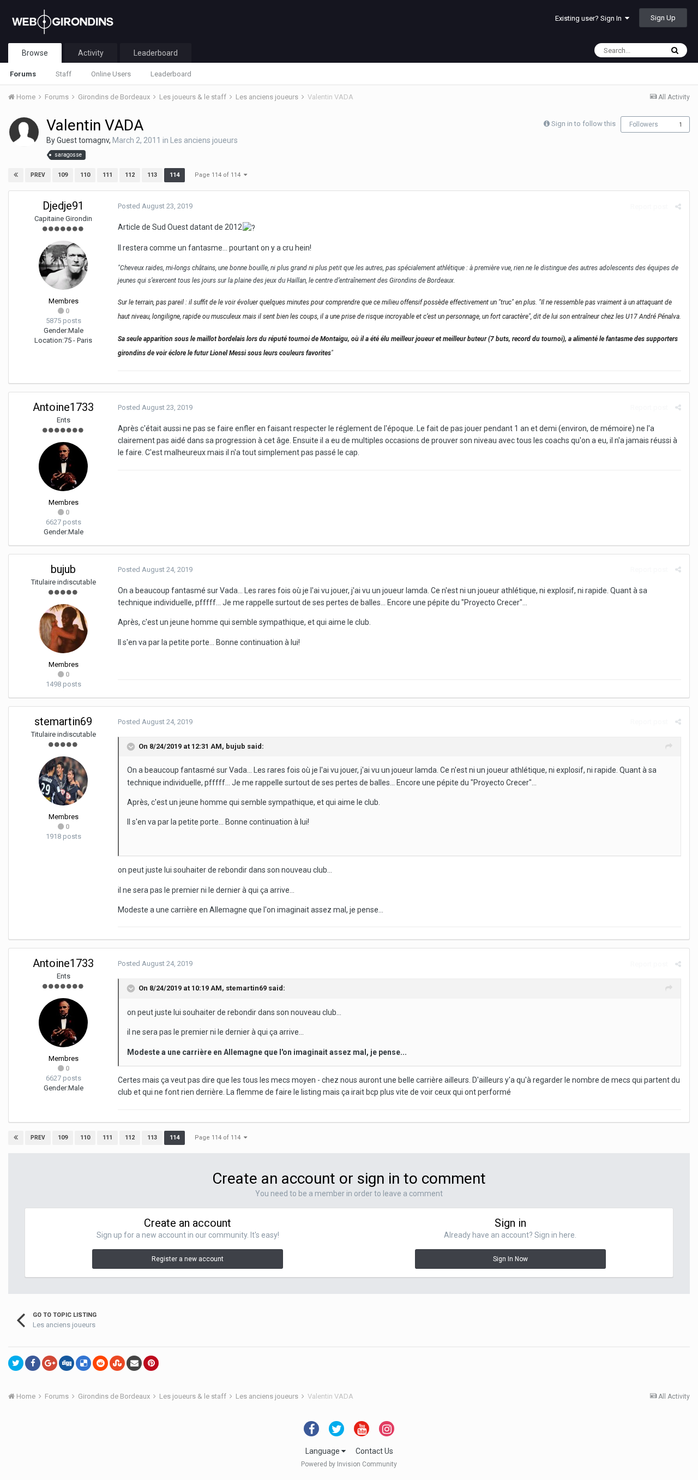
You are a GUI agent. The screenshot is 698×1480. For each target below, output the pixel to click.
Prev (38, 175)
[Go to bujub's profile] (63, 628)
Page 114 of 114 (219, 174)
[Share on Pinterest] (151, 1363)
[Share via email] (134, 1363)
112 (130, 174)
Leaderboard (171, 74)
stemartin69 (63, 721)
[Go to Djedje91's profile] (63, 265)
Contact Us (374, 1451)
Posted (155, 206)
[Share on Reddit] (100, 1363)
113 (152, 174)
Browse (35, 53)
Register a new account (188, 1259)
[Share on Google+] (49, 1363)
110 (85, 174)
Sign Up (663, 18)
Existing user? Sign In (590, 18)
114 (174, 174)
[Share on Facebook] (32, 1363)
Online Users (111, 74)
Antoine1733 (63, 407)
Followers (643, 124)
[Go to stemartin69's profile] (63, 780)
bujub (63, 569)
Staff (63, 74)
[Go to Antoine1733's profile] (63, 466)
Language (323, 1451)
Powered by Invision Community (349, 1464)
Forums (23, 74)
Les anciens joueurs (204, 140)
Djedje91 (63, 205)
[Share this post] (678, 206)
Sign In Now (510, 1259)
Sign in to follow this (583, 124)
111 (107, 174)
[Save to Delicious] (83, 1363)
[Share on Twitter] (15, 1363)
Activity (91, 53)
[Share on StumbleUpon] (117, 1363)
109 (63, 174)
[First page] (15, 175)
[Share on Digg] (66, 1363)
